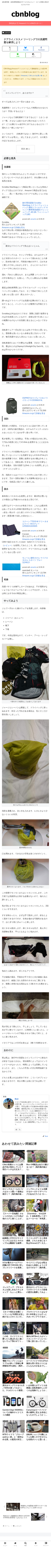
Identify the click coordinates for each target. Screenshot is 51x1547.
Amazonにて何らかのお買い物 (31, 75)
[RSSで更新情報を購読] (19, 1129)
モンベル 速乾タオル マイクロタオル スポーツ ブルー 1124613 (35, 560)
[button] (33, 55)
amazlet (33, 219)
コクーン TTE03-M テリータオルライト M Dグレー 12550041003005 (35, 523)
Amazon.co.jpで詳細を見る (13, 227)
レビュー (7, 545)
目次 (23, 149)
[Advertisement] (25, 1471)
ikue (17, 1099)
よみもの (7, 32)
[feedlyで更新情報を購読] (16, 1129)
